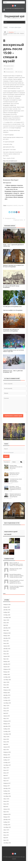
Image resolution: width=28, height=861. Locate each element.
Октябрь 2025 (7, 615)
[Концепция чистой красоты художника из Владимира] (14, 320)
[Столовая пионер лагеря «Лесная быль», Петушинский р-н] (6, 480)
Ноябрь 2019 (7, 697)
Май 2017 (6, 775)
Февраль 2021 (7, 669)
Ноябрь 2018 (7, 729)
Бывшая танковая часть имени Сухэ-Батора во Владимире (13, 266)
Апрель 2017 (7, 778)
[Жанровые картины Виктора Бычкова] (6, 474)
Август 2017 (6, 767)
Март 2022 (6, 659)
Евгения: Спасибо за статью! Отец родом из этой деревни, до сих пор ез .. (16, 582)
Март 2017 (6, 780)
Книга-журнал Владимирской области (13, 856)
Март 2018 (6, 749)
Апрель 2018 (7, 747)
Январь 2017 (7, 786)
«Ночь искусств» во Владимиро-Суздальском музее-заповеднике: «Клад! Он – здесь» (14, 191)
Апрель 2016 (7, 809)
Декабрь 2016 (7, 788)
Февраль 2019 (7, 721)
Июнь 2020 (6, 687)
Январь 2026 (7, 607)
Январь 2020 (7, 692)
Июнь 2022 (6, 653)
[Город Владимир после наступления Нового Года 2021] (14, 341)
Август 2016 (6, 798)
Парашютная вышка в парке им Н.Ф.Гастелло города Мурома (15, 495)
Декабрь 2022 (7, 648)
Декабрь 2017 (7, 757)
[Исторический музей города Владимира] (14, 277)
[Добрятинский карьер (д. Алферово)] (14, 431)
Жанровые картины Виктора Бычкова (15, 473)
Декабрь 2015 (7, 819)
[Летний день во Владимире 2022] (14, 297)
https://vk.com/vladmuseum (10, 161)
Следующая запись (18, 220)
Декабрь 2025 (7, 609)
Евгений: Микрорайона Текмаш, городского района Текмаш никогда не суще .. (16, 576)
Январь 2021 (7, 672)
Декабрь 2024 (7, 628)
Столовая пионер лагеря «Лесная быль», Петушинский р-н (16, 480)
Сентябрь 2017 (7, 765)
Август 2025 (6, 620)
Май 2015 (6, 837)
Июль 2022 (6, 651)
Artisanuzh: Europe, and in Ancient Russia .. (15, 569)
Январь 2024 (7, 635)
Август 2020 (6, 682)
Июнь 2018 (6, 741)
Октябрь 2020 (7, 677)
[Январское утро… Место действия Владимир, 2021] (14, 362)
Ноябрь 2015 (7, 822)
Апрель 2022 (7, 656)
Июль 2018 (6, 739)
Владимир (11, 32)
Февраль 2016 (7, 814)
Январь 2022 (7, 661)
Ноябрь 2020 (7, 674)
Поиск (6, 456)
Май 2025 (6, 625)
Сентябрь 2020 (7, 679)
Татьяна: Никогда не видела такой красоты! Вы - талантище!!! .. (16, 587)
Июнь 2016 (6, 804)
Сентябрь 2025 (7, 617)
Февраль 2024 (7, 633)
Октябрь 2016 (7, 793)
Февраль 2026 (7, 604)
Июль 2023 (6, 640)
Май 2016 (6, 806)
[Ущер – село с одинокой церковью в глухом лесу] (14, 235)
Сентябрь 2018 (7, 734)
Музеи (12, 66)
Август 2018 (6, 736)
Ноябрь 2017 (7, 760)
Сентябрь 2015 (7, 827)
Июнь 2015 (6, 835)
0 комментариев (9, 72)
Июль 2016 (6, 801)
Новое (14, 462)
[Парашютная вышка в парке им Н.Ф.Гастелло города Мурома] (6, 495)
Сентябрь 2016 (7, 796)
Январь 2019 (7, 723)
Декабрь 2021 (7, 664)
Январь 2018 (7, 754)
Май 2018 (6, 744)
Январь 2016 (7, 817)
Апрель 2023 (7, 646)
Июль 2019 (6, 708)
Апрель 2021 (7, 666)
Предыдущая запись (9, 218)
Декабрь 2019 (7, 695)
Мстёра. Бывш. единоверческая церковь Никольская (16, 467)
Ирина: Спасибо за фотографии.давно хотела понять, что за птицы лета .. (16, 564)
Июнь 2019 (6, 710)
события (20, 205)
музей (15, 205)
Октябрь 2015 (7, 824)
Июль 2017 (6, 770)
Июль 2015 (6, 832)
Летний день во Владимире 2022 (12, 306)
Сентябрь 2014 (7, 842)
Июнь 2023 (6, 643)
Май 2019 (6, 713)
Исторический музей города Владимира (11, 286)
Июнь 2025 (6, 622)
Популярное (7, 462)
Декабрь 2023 (7, 638)
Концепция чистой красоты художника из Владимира (11, 330)
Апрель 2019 (7, 716)
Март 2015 (6, 840)
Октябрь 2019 (7, 700)
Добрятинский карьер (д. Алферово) (13, 438)
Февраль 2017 (7, 783)
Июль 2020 (6, 685)
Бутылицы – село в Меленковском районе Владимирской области (15, 488)
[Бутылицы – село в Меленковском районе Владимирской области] (6, 488)
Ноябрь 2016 (7, 791)
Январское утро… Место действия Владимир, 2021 (13, 371)
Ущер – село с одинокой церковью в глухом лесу (13, 245)
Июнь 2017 (6, 773)
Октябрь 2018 (7, 731)
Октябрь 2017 (7, 762)
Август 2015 (6, 830)
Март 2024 (6, 630)
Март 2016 (6, 811)
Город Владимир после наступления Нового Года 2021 (13, 350)
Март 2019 (6, 718)
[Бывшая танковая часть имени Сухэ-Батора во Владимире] (14, 256)
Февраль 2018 (7, 752)
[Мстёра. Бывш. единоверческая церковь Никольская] (6, 467)
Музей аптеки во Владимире (14, 195)
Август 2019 (6, 705)
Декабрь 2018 (7, 726)
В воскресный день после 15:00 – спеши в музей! (13, 50)
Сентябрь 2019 (7, 703)
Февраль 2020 (7, 690)
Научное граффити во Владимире (12, 310)
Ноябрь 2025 (7, 612)
